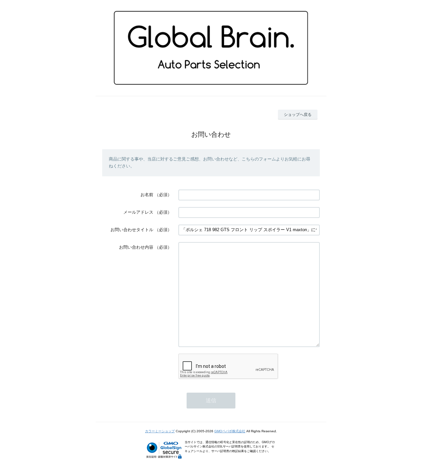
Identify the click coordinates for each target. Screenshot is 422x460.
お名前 (146, 194)
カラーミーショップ (160, 431)
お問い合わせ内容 (136, 247)
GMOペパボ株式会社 (229, 431)
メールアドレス (138, 212)
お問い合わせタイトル (131, 229)
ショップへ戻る (298, 114)
